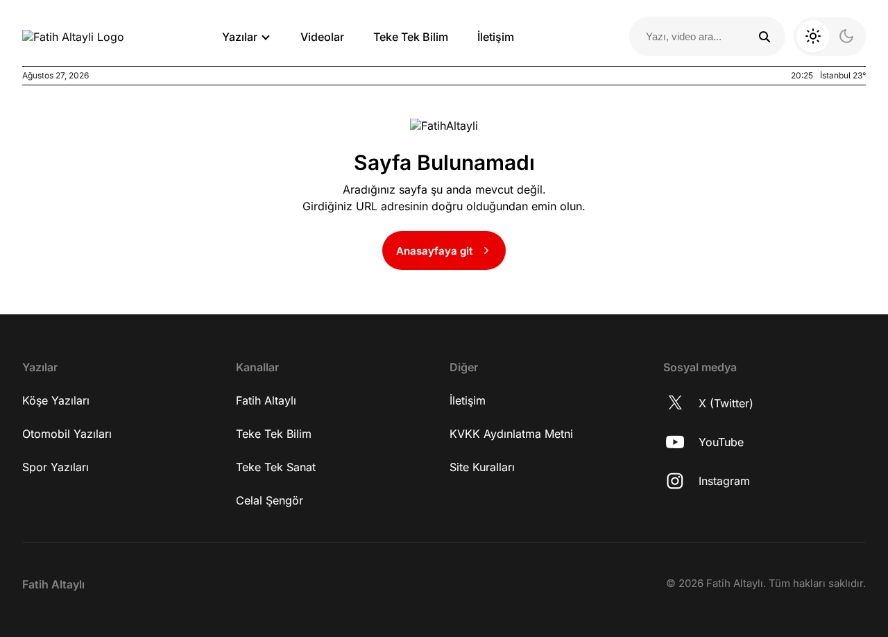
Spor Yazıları (55, 467)
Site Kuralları (482, 467)
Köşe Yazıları (55, 400)
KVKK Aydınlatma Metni (511, 434)
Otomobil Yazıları (67, 434)
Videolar (322, 37)
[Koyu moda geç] (830, 36)
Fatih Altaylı (266, 400)
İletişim (495, 37)
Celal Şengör (269, 500)
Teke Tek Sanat (276, 467)
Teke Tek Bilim (410, 37)
